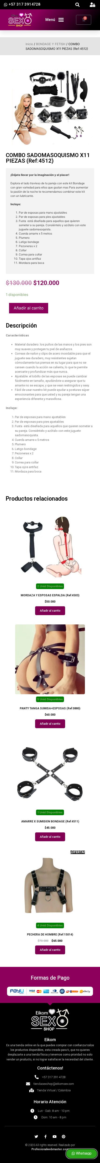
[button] (77, 5)
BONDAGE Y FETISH (50, 44)
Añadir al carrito (28, 308)
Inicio (29, 44)
